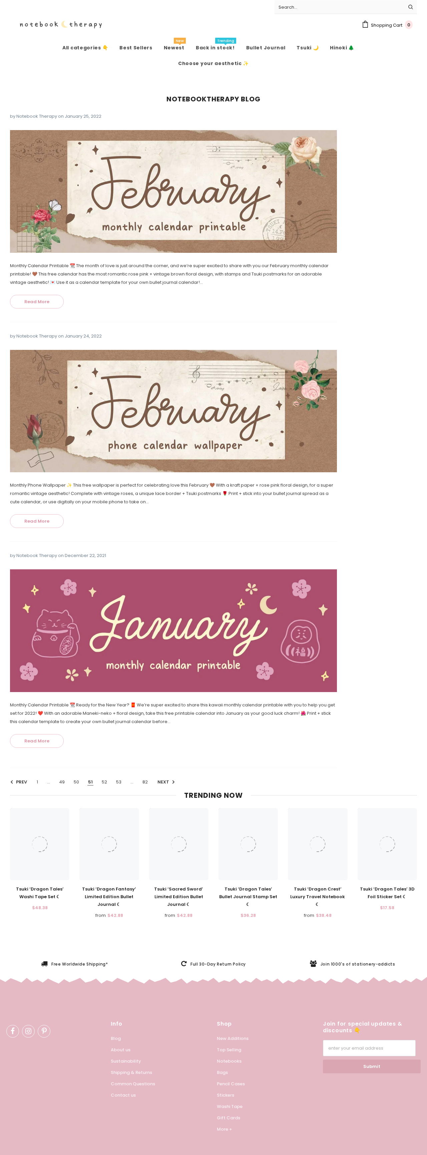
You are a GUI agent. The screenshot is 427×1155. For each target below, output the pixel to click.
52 (104, 782)
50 (76, 782)
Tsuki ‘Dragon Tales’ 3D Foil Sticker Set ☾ (387, 893)
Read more (36, 302)
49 (62, 782)
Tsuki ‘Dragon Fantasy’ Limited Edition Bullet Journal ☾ (109, 897)
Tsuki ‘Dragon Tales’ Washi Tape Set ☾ (40, 893)
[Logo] (56, 24)
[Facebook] (12, 1031)
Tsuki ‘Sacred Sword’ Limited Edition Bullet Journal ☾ (178, 897)
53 (118, 782)
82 (145, 782)
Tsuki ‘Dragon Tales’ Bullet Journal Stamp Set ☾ (248, 897)
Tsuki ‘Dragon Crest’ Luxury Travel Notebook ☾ (317, 897)
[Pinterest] (44, 1031)
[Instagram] (28, 1031)
